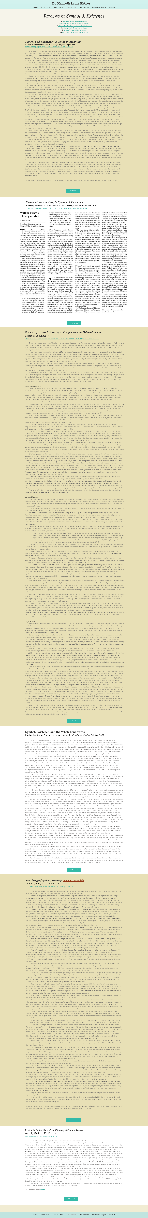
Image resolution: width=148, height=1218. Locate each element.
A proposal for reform (31, 497)
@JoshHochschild (84, 1109)
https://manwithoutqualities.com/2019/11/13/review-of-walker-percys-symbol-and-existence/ (57, 208)
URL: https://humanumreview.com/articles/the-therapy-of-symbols (50, 887)
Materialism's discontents (32, 386)
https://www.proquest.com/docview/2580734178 (41, 1137)
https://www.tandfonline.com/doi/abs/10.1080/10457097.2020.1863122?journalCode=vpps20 (62, 339)
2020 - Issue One (50, 883)
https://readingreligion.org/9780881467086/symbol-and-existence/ (49, 47)
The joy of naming (30, 621)
